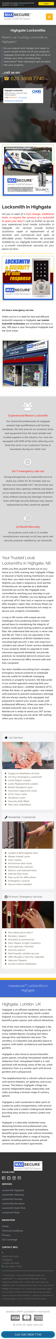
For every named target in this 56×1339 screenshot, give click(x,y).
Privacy (6, 1235)
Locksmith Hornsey (12, 1199)
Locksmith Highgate (13, 1190)
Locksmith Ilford (10, 1212)
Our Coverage (9, 1239)
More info (21, 5)
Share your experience (15, 101)
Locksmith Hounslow (13, 1203)
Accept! (46, 4)
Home (5, 1226)
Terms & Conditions (12, 1230)
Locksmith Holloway (13, 1194)
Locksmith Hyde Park (13, 1207)
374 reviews (22, 98)
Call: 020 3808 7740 (28, 1334)
